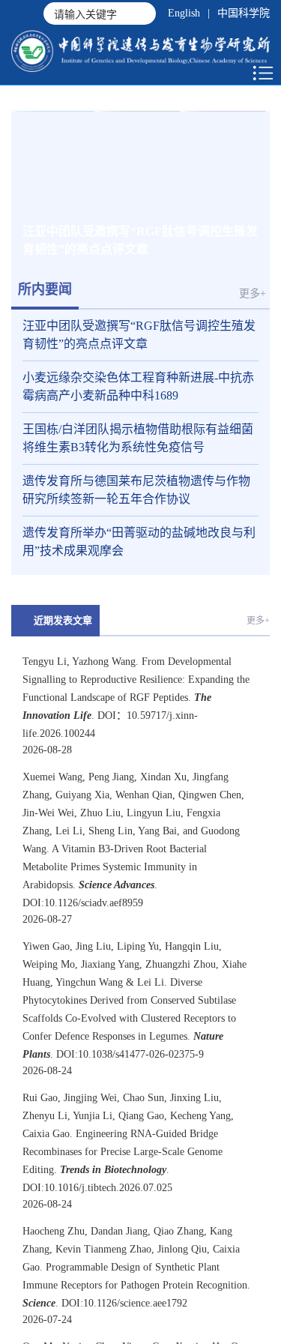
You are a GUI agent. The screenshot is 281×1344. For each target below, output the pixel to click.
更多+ (252, 309)
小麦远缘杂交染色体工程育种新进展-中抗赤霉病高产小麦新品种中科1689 (138, 402)
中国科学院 (243, 13)
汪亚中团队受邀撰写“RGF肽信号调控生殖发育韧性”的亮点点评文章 (139, 350)
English (184, 13)
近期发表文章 (63, 636)
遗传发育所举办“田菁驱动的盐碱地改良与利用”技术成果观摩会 (139, 557)
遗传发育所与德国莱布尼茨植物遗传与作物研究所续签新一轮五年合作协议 (136, 505)
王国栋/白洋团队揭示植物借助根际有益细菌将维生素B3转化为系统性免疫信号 (137, 454)
